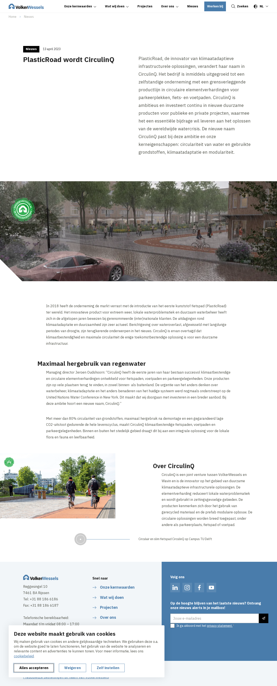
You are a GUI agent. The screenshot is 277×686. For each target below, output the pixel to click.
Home (12, 17)
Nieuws (29, 17)
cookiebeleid (24, 656)
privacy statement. (220, 626)
